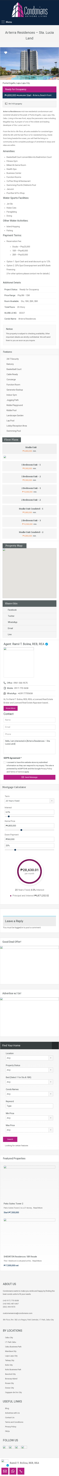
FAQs (7, 1431)
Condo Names (12, 1089)
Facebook (12, 610)
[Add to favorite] (5, 54)
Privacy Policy (46, 769)
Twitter (11, 616)
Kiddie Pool (11, 410)
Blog (7, 1408)
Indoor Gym (12, 395)
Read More (37, 1208)
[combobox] (29, 800)
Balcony (10, 364)
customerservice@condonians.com (17, 1313)
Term (7, 796)
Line (10, 634)
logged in (19, 927)
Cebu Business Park (13, 1347)
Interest (8, 807)
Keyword (10, 1101)
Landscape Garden (15, 415)
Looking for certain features (16, 1145)
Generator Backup (15, 390)
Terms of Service (17, 772)
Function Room (13, 384)
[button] (32, 573)
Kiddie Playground (15, 405)
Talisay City (9, 1360)
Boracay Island (11, 1379)
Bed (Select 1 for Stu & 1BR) (18, 1077)
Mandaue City (10, 1351)
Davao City (9, 1388)
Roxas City (9, 1383)
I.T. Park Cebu (10, 1342)
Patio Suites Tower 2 (13, 1203)
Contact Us (9, 1417)
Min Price (10, 1113)
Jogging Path (13, 400)
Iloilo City (9, 1365)
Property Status (13, 1065)
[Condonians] (29, 10)
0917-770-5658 (21, 688)
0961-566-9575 (21, 683)
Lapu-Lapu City (11, 1356)
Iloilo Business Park (13, 1369)
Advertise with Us (12, 1413)
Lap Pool (10, 420)
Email (10, 628)
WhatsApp (12, 622)
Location (10, 1053)
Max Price (10, 1125)
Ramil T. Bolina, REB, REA (24, 1462)
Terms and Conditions (14, 1422)
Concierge (11, 379)
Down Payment (12, 835)
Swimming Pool (14, 431)
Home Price (10, 821)
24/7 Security (13, 359)
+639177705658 (25, 693)
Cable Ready (12, 374)
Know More (10, 708)
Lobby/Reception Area (17, 426)
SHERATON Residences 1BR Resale (20, 1256)
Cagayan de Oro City (13, 1392)
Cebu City (9, 1337)
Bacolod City (10, 1374)
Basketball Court (14, 369)
